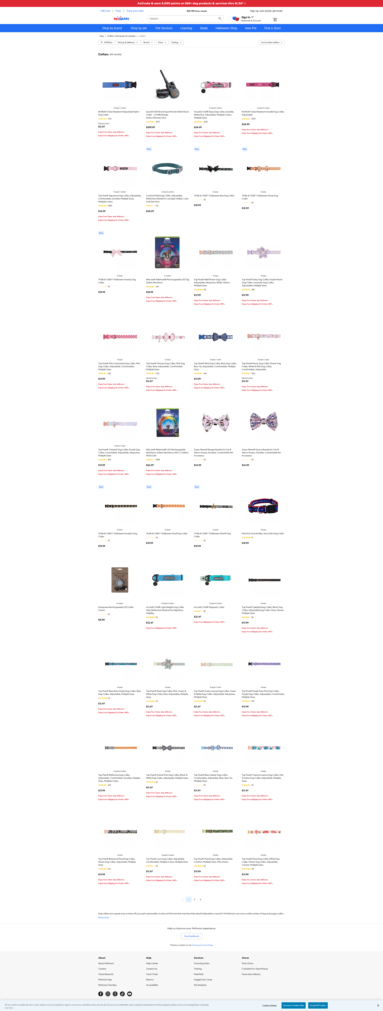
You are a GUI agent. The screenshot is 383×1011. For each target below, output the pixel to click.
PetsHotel (198, 974)
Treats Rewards (105, 974)
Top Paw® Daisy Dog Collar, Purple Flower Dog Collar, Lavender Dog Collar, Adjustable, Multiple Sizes (262, 282)
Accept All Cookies (318, 1005)
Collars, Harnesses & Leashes (121, 36)
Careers (102, 968)
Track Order (152, 974)
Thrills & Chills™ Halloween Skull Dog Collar (167, 533)
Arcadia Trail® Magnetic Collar (209, 607)
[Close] (378, 1005)
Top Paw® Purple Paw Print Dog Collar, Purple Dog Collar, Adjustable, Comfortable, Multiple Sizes (263, 694)
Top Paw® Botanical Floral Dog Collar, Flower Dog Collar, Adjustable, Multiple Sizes (117, 861)
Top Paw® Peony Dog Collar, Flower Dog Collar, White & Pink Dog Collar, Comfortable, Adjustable (261, 366)
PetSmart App (105, 979)
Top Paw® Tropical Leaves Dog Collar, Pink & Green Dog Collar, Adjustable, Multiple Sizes (263, 778)
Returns (150, 979)
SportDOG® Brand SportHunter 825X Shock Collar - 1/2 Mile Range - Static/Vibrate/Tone (167, 114)
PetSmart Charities (107, 985)
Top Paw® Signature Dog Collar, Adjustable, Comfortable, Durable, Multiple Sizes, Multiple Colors (119, 198)
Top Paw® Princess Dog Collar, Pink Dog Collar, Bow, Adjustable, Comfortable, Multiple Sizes (165, 366)
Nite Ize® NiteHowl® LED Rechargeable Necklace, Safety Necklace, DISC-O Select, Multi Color (167, 452)
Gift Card (105, 11)
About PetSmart (106, 963)
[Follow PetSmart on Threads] (115, 993)
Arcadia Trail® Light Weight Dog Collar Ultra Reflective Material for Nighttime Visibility (165, 610)
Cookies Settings (269, 1005)
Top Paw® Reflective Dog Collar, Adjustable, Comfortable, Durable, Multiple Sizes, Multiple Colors (119, 778)
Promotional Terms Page (202, 945)
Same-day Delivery (251, 974)
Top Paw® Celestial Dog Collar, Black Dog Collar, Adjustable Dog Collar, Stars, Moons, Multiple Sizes (263, 610)
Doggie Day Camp (203, 979)
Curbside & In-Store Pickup (255, 968)
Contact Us (151, 968)
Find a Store (247, 963)
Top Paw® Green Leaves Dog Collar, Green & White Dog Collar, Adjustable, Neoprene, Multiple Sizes (215, 694)
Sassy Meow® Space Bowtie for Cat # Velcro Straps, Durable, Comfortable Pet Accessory (261, 452)
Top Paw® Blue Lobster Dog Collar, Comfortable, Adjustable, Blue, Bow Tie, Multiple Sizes (213, 778)
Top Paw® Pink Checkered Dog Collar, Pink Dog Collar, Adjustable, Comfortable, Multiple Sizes (119, 366)
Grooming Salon (201, 963)
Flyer (118, 11)
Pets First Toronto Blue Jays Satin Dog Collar (263, 533)
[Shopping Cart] (279, 20)
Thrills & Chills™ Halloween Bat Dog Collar (214, 195)
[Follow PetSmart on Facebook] (100, 993)
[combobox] (185, 18)
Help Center (152, 963)
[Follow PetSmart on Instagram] (107, 993)
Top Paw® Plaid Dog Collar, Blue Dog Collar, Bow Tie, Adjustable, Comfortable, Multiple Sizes (215, 366)
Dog (102, 36)
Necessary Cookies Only (293, 1005)
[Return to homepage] (121, 18)
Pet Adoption (200, 985)
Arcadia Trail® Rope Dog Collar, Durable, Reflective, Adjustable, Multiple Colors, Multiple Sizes (214, 114)
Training (198, 968)
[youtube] (129, 993)
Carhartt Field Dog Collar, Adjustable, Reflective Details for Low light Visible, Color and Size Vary (167, 198)
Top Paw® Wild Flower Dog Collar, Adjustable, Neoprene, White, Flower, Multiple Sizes (212, 282)
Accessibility (152, 985)
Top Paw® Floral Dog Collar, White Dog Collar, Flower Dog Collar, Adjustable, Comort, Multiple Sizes (260, 861)
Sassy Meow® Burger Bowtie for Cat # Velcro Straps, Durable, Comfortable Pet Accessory (213, 452)
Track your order (135, 11)
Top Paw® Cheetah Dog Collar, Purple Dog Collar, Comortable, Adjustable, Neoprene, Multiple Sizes (119, 452)
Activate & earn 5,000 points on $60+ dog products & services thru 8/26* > (191, 3)
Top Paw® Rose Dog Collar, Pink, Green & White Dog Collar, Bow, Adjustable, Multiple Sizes (167, 694)
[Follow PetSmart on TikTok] (122, 993)
